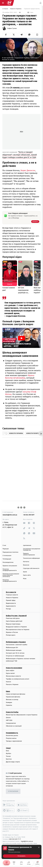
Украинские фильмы (13, 697)
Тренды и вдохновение (14, 741)
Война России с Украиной (16, 616)
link (24, 523)
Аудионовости (11, 606)
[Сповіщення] (40, 3)
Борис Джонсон (28, 170)
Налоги (8, 682)
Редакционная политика (10, 552)
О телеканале (7, 555)
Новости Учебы (12, 712)
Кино (8, 691)
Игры (24, 578)
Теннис (8, 756)
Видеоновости (11, 603)
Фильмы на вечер (12, 699)
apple (23, 805)
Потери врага (10, 635)
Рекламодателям (8, 562)
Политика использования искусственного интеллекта (11, 575)
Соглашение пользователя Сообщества (31, 549)
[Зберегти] (37, 34)
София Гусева (12, 28)
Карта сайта (27, 575)
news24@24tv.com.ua (10, 515)
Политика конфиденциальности (10, 569)
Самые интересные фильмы (15, 694)
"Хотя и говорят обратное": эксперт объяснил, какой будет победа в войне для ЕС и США (19, 155)
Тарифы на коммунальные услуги (17, 679)
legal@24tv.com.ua (27, 841)
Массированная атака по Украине (17, 629)
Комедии (9, 702)
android (9, 805)
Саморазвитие (11, 723)
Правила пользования (10, 565)
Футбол (8, 753)
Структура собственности (31, 568)
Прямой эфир (10, 600)
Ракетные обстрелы (13, 618)
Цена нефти (10, 670)
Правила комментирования (29, 554)
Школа (8, 717)
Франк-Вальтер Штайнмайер (20, 376)
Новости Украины (16, 8)
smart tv (9, 810)
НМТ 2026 (9, 720)
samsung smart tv (23, 810)
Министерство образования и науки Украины (21, 715)
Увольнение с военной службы (16, 645)
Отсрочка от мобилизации (15, 656)
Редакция (6, 548)
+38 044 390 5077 (28, 515)
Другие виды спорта (13, 762)
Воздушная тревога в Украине (16, 627)
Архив (25, 571)
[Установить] (21, 852)
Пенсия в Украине (12, 684)
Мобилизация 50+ (12, 647)
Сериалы (9, 705)
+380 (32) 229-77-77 (15, 839)
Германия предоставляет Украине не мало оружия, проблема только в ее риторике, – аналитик (32, 8)
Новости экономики (14, 668)
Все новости (11, 592)
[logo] (9, 3)
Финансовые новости (13, 676)
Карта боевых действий (14, 621)
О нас (4, 545)
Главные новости (12, 595)
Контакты (26, 561)
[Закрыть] (38, 847)
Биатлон (9, 759)
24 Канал (5, 8)
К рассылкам (13, 791)
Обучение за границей (14, 726)
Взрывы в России (12, 632)
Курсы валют (10, 673)
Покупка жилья (11, 738)
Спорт (8, 748)
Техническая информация (31, 558)
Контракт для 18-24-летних (15, 653)
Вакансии (26, 565)
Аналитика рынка (12, 735)
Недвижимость (12, 733)
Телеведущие (7, 559)
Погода (8, 609)
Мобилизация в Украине (16, 642)
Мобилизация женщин (14, 650)
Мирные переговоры (13, 624)
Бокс (7, 751)
